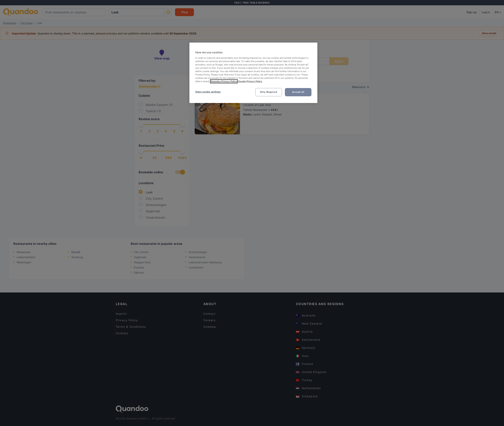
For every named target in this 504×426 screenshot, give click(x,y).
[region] (253, 73)
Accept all (298, 92)
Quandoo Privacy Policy (224, 81)
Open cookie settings (207, 91)
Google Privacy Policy (250, 81)
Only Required (268, 92)
